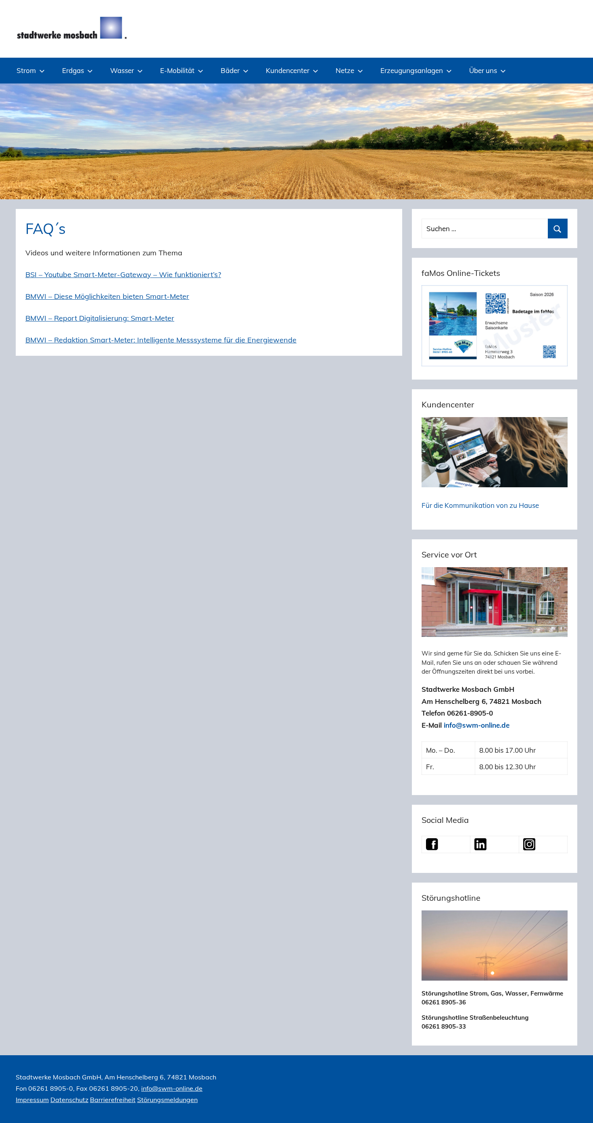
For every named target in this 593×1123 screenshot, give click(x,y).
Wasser (122, 70)
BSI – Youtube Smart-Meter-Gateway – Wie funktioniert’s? (123, 274)
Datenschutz (69, 1100)
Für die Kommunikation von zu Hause (480, 505)
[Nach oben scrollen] (578, 1108)
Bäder (230, 70)
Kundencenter (287, 70)
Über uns (483, 70)
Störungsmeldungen (167, 1100)
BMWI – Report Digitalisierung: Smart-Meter (99, 318)
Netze (345, 70)
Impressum (32, 1100)
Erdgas (73, 70)
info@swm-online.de (476, 725)
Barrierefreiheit (113, 1100)
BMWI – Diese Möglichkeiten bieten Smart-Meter (107, 296)
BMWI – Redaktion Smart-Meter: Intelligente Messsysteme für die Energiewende (160, 339)
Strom (26, 70)
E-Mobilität (177, 70)
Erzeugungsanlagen (411, 70)
